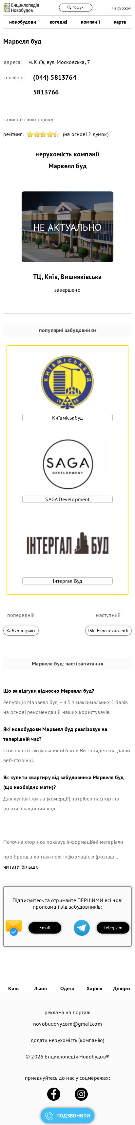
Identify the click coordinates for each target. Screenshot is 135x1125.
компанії (90, 22)
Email (45, 928)
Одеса (67, 988)
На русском (122, 8)
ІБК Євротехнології (108, 631)
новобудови (22, 22)
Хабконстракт (20, 631)
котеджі (58, 22)
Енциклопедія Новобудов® (77, 1056)
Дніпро (121, 988)
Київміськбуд (67, 417)
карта (120, 22)
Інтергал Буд (67, 581)
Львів (40, 988)
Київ (13, 988)
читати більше (21, 867)
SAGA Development (67, 499)
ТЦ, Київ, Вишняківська (67, 276)
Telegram (113, 928)
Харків (94, 988)
